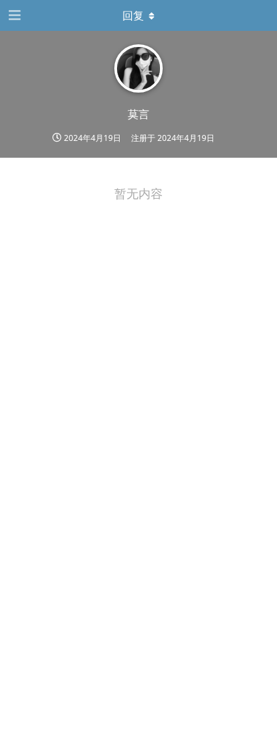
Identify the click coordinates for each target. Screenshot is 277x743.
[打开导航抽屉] (13, 15)
